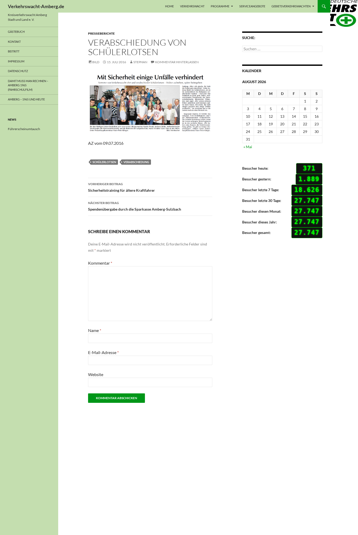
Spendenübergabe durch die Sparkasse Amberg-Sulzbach (134, 206)
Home (169, 6)
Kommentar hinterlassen (177, 62)
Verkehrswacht (192, 6)
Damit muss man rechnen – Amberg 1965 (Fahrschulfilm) (28, 85)
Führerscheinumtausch (24, 129)
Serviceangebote (252, 6)
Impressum (16, 61)
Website (95, 374)
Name (94, 330)
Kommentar (100, 262)
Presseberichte (101, 33)
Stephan (140, 62)
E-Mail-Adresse (103, 352)
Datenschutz (18, 71)
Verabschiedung (136, 162)
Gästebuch (16, 31)
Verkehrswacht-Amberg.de (36, 6)
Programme (220, 6)
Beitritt (13, 51)
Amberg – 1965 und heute (26, 99)
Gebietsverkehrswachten (291, 6)
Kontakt (14, 41)
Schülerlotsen (104, 162)
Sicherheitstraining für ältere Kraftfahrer (121, 187)
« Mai (247, 147)
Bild (95, 62)
